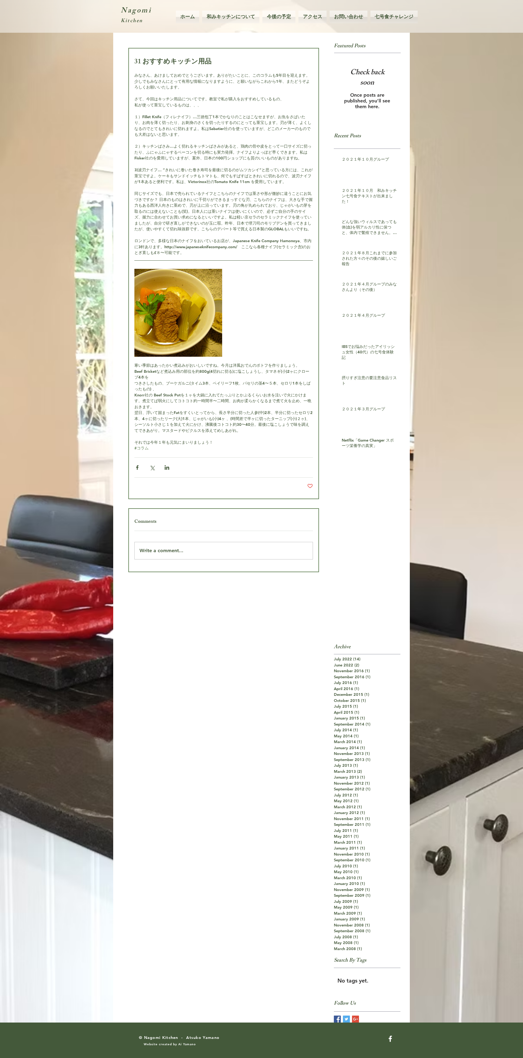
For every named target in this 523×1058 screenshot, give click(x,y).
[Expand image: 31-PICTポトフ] (178, 313)
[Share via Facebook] (137, 467)
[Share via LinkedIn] (167, 467)
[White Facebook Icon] (390, 1039)
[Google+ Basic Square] (355, 1019)
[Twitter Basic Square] (346, 1019)
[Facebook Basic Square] (337, 1019)
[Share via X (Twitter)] (152, 467)
